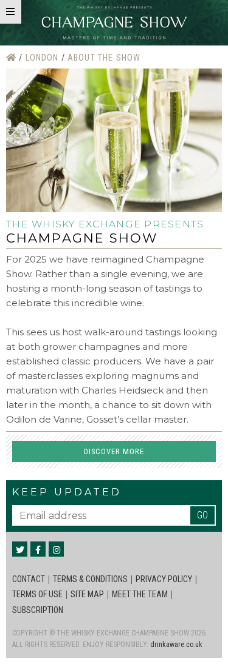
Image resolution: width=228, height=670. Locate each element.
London (43, 58)
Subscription (37, 610)
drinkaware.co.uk (176, 644)
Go (202, 515)
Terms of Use (37, 594)
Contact (28, 579)
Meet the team (140, 594)
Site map (87, 594)
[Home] (12, 58)
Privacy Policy (164, 579)
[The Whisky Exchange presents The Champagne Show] (114, 22)
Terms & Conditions (90, 579)
